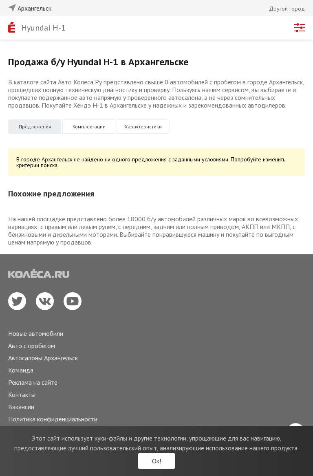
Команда (20, 370)
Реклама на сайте (32, 382)
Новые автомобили (35, 333)
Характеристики (143, 126)
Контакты (21, 394)
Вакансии (21, 407)
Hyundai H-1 (43, 27)
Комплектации (89, 126)
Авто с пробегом (31, 346)
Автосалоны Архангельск (43, 358)
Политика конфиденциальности (52, 419)
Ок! (156, 461)
